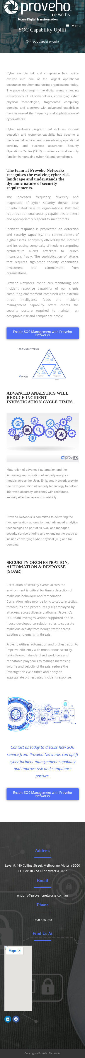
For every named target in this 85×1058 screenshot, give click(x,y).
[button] (43, 333)
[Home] (27, 42)
